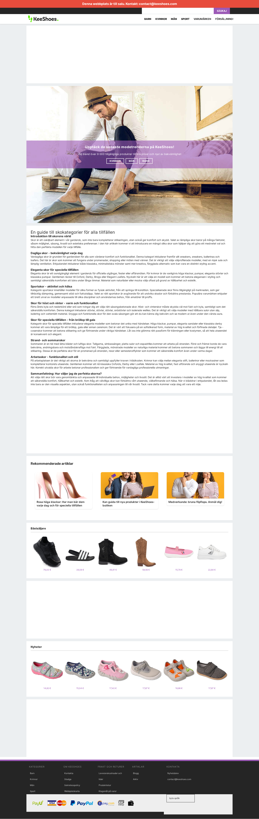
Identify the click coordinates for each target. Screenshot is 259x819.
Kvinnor (115, 161)
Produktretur (105, 785)
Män (131, 161)
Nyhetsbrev (173, 773)
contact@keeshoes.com (158, 4)
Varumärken (202, 18)
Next (231, 553)
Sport (32, 791)
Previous (28, 553)
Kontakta (68, 773)
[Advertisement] (129, 54)
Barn (145, 161)
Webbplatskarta (72, 791)
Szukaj (222, 10)
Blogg (136, 773)
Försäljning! (224, 18)
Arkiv (135, 779)
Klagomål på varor (107, 791)
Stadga (67, 779)
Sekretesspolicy (72, 785)
